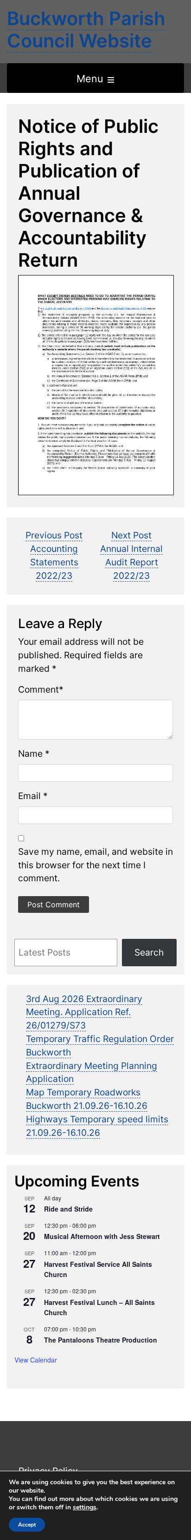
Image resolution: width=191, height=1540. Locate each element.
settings (84, 1507)
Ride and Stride (68, 1208)
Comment (38, 689)
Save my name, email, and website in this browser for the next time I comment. (95, 865)
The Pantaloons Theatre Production (100, 1339)
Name (30, 753)
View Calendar (35, 1359)
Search (149, 952)
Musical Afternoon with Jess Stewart (102, 1236)
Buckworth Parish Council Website (86, 29)
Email (29, 795)
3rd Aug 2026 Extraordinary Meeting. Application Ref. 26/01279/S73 (84, 1012)
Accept (27, 1524)
